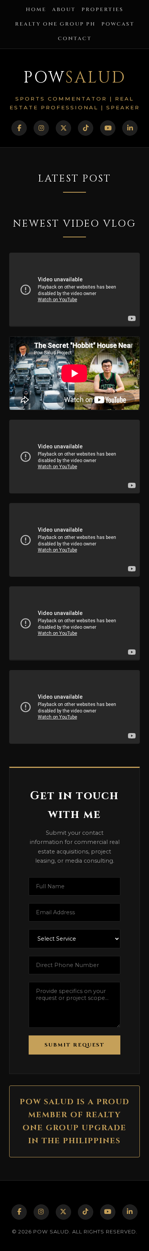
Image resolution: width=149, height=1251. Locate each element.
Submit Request (75, 1045)
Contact (75, 38)
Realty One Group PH (55, 24)
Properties (102, 9)
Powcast (117, 24)
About (64, 9)
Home (36, 9)
